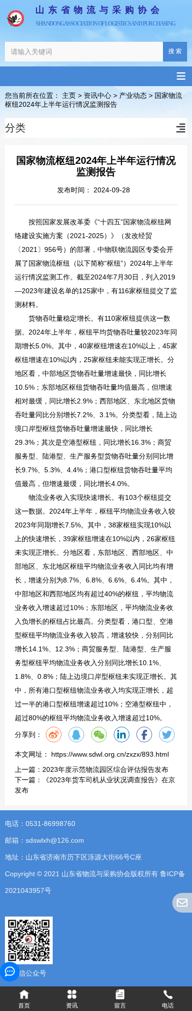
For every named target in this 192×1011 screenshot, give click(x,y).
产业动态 (133, 96)
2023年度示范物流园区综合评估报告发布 (105, 769)
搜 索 (175, 51)
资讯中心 (97, 96)
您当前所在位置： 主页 (41, 96)
